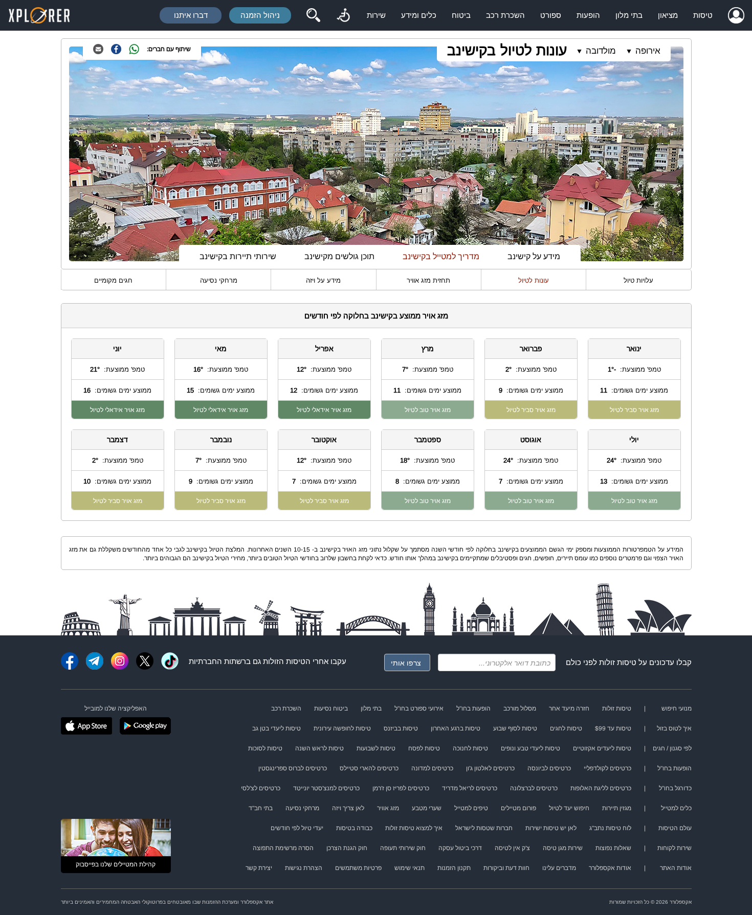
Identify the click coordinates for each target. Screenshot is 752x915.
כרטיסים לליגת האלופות (600, 788)
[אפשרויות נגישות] (343, 15)
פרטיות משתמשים (358, 868)
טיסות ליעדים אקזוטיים (602, 748)
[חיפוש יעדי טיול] (313, 15)
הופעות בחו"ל (473, 708)
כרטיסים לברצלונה (534, 788)
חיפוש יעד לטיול (569, 808)
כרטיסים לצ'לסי (260, 788)
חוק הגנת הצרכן (346, 848)
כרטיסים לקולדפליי (607, 768)
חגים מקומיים (113, 280)
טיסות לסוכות (265, 748)
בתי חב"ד (261, 808)
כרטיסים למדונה (432, 768)
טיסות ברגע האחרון (455, 728)
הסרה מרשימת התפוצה (283, 848)
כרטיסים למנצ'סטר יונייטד (326, 788)
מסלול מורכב (519, 708)
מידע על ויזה (323, 280)
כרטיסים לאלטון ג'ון (490, 768)
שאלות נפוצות (613, 848)
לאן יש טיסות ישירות (551, 828)
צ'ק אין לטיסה (512, 848)
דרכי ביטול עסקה (460, 848)
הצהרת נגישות (303, 868)
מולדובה (601, 51)
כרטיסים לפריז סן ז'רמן (400, 788)
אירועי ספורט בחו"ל (419, 708)
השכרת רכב (505, 15)
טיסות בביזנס (401, 728)
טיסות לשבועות (376, 748)
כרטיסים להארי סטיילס (369, 768)
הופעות (588, 15)
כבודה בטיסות (354, 828)
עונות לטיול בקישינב (507, 50)
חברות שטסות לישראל (484, 828)
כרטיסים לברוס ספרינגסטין (292, 768)
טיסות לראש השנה (319, 748)
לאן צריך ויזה (348, 808)
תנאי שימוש (409, 868)
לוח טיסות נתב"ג (610, 828)
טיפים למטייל (471, 808)
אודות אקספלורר (610, 868)
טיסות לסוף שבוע (515, 728)
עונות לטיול (533, 280)
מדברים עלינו (559, 868)
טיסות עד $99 (613, 728)
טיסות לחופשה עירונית (342, 728)
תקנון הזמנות (454, 868)
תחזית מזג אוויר (428, 280)
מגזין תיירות (616, 808)
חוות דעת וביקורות (506, 868)
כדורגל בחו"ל (675, 788)
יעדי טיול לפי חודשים (297, 828)
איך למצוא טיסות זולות (414, 828)
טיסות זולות (617, 662)
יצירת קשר (259, 868)
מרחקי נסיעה (218, 280)
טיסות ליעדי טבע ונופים (530, 748)
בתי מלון (629, 15)
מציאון (668, 15)
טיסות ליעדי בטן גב (276, 728)
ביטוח (461, 15)
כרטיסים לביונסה (549, 768)
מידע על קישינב (533, 256)
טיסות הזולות (284, 661)
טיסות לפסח (424, 748)
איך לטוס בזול (674, 728)
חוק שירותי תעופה (403, 848)
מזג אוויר (388, 808)
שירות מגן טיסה (563, 848)
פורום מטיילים (518, 808)
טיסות (703, 15)
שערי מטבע (426, 808)
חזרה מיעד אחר (569, 708)
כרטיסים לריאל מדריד (469, 788)
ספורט (550, 15)
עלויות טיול (638, 280)
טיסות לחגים (566, 728)
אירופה (647, 51)
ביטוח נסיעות (331, 708)
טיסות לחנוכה (470, 748)
